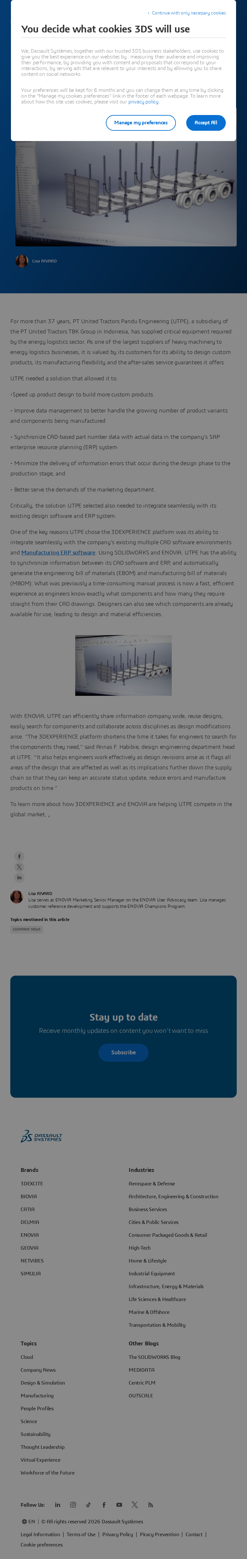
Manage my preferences (141, 122)
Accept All (206, 122)
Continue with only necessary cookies (189, 13)
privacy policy (143, 101)
